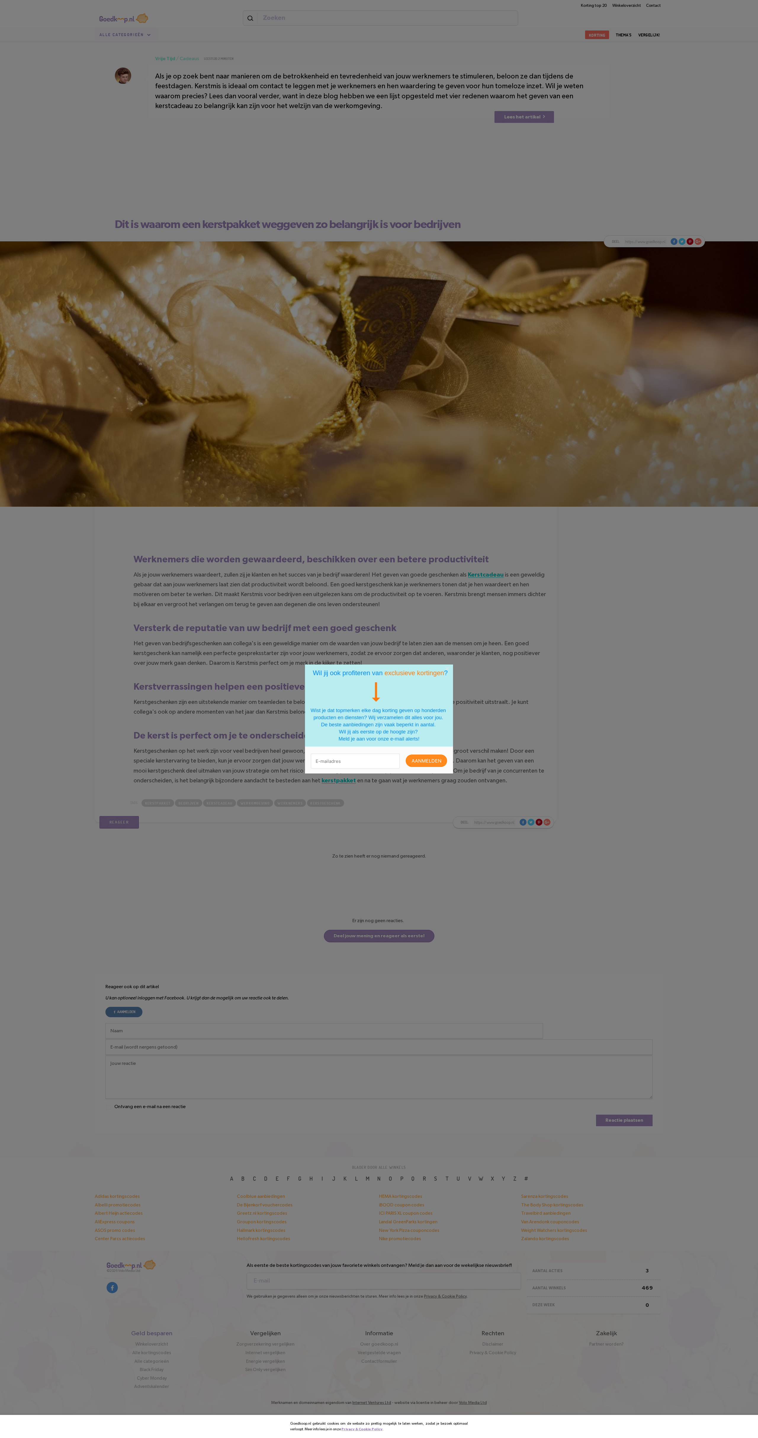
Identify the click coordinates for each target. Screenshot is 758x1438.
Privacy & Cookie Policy (362, 1429)
